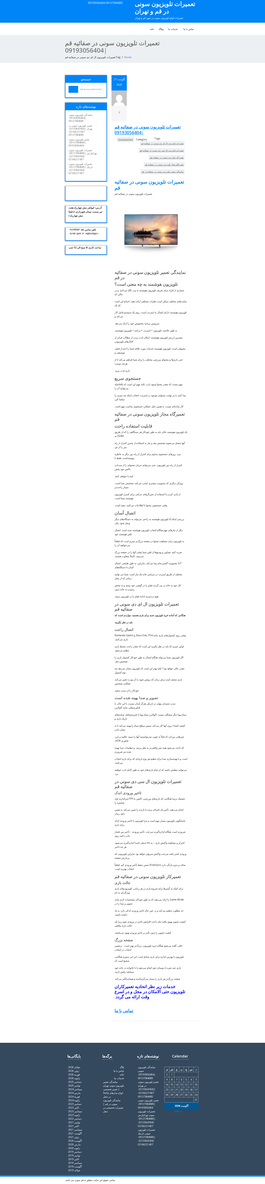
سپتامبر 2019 (75, 1163)
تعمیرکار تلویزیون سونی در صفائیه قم (167, 157)
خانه (152, 29)
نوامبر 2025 (74, 1085)
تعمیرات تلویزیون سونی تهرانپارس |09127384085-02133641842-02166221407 (83, 155)
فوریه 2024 (74, 1096)
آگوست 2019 (75, 1166)
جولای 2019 (74, 1170)
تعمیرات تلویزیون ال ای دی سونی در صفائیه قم (162, 143)
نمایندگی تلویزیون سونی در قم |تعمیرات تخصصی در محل (113, 1106)
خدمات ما (173, 29)
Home (127, 57)
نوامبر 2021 (74, 1122)
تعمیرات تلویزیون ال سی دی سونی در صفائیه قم (162, 150)
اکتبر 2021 (73, 1126)
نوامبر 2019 (74, 1155)
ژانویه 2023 (74, 1115)
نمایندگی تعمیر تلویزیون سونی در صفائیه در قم (163, 171)
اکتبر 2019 (73, 1159)
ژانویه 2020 (74, 1148)
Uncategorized (125, 139)
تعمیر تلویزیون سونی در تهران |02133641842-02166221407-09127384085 (80, 130)
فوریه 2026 (74, 1074)
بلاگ (122, 1067)
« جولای (178, 1111)
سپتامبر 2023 (75, 1111)
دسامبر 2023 (75, 1104)
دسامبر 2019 (75, 1151)
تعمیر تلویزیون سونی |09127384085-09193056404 (79, 142)
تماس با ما (188, 29)
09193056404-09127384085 (105, 3)
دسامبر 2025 (75, 1082)
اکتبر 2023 (73, 1107)
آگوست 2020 (75, 1140)
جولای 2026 (74, 1067)
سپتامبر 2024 (75, 1089)
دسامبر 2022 (75, 1118)
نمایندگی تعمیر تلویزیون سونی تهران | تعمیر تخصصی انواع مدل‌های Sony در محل (113, 1089)
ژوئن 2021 (73, 1137)
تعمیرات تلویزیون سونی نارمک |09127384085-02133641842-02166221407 (81, 168)
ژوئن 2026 (73, 1071)
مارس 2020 (74, 1144)
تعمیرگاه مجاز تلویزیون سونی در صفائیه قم (164, 164)
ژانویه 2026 (74, 1078)
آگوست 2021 (75, 1133)
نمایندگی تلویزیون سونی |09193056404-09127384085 (80, 118)
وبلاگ (161, 29)
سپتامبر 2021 (75, 1129)
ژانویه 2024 (74, 1100)
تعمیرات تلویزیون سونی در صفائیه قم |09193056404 (148, 129)
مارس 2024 (74, 1093)
